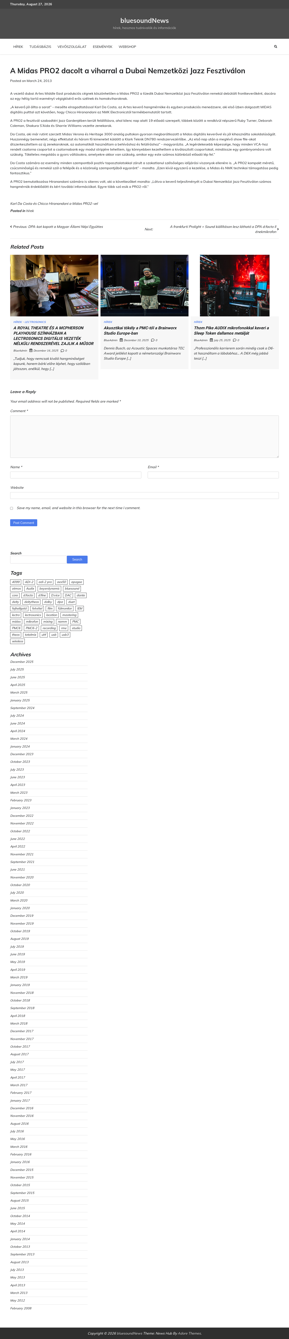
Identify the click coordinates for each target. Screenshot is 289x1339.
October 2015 (20, 1185)
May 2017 (17, 1070)
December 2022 (21, 816)
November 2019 (21, 923)
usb (53, 635)
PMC (75, 621)
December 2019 (21, 916)
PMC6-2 (31, 628)
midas (16, 621)
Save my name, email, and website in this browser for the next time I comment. (78, 508)
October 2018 (20, 1000)
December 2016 (21, 1108)
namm (62, 621)
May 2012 (17, 1300)
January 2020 (20, 908)
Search (15, 553)
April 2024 (17, 731)
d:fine (42, 595)
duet (71, 602)
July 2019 (17, 947)
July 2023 (17, 769)
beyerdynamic (49, 588)
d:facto (28, 595)
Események (102, 46)
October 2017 (20, 1046)
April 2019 (17, 970)
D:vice (55, 595)
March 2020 (18, 900)
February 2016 (20, 1154)
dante (81, 595)
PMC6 (16, 628)
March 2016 (18, 1147)
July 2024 (17, 715)
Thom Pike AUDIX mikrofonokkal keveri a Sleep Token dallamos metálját (231, 330)
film (49, 608)
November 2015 (21, 1177)
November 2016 (21, 1116)
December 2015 (21, 1170)
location (51, 615)
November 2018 (21, 993)
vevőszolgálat (72, 46)
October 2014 (20, 1216)
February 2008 (20, 1308)
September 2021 (22, 862)
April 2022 (17, 846)
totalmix (30, 635)
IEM (79, 608)
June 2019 (17, 954)
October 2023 (20, 762)
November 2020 (21, 877)
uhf (43, 635)
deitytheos (31, 602)
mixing (47, 621)
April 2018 (17, 1016)
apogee (76, 582)
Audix (30, 588)
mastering (69, 615)
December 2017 (21, 1031)
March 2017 (18, 1085)
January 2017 (20, 1100)
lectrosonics (33, 615)
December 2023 (21, 754)
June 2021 (17, 869)
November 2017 (21, 1039)
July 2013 (17, 1270)
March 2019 (18, 977)
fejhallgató (19, 608)
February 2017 (20, 1093)
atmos (16, 588)
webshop (127, 46)
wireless (17, 641)
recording (49, 628)
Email (153, 467)
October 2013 (20, 1247)
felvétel (37, 608)
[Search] (275, 46)
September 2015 (22, 1193)
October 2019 (20, 931)
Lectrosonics (35, 322)
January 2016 (20, 1162)
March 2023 (18, 793)
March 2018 (18, 1023)
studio (76, 628)
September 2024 (22, 708)
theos (15, 635)
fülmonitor (65, 608)
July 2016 (17, 1131)
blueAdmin (20, 350)
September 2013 (22, 1254)
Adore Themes (189, 1333)
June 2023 (17, 777)
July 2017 (17, 1062)
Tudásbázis (40, 46)
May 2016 (17, 1139)
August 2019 (19, 939)
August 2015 (19, 1200)
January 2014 (20, 1239)
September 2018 (22, 1008)
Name (16, 467)
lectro (15, 615)
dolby (48, 602)
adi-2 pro (45, 582)
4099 (15, 582)
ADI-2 (29, 582)
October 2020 (20, 885)
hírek (18, 46)
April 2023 (17, 785)
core (15, 595)
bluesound (72, 588)
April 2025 (17, 685)
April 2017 (17, 1077)
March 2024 (18, 739)
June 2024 (17, 723)
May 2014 (17, 1223)
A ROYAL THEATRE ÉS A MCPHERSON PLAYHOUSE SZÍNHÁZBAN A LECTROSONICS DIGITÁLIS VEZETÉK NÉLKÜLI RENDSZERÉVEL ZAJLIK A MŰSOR (53, 335)
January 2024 (20, 746)
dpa (60, 602)
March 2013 (18, 1293)
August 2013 (19, 1262)
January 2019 (20, 985)
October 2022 (20, 831)
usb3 (65, 635)
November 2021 (21, 854)
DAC (68, 595)
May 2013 (17, 1277)
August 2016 (19, 1124)
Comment (19, 411)
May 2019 (17, 962)
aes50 (61, 582)
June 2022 (17, 839)
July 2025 (17, 669)
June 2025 (17, 677)
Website (16, 487)
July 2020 (17, 893)
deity (15, 602)
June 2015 (17, 1208)
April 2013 (17, 1285)
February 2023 (20, 800)
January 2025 (20, 700)
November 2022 (21, 823)
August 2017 (19, 1054)
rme (63, 628)
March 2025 (18, 692)
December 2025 (21, 662)
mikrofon (32, 621)
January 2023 (20, 808)
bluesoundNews (144, 21)
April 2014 (17, 1231)
